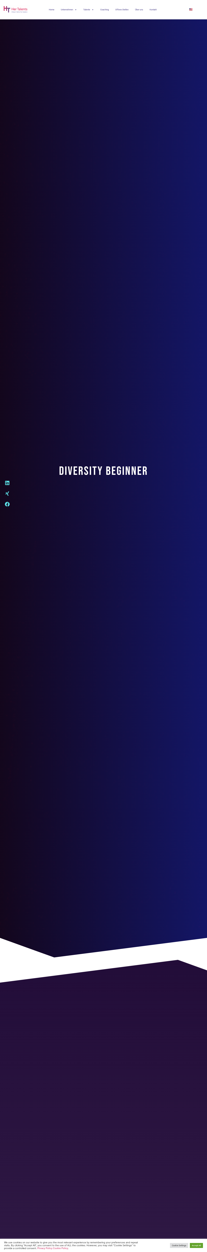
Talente (86, 9)
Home (51, 9)
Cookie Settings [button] (179, 1245)
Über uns (139, 9)
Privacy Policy (44, 1248)
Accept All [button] (196, 1245)
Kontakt (153, 9)
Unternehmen (67, 9)
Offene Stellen (122, 9)
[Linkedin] (10, 485)
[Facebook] (10, 506)
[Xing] (10, 496)
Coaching (104, 9)
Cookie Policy (60, 1248)
